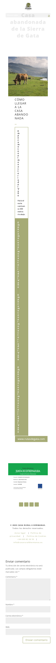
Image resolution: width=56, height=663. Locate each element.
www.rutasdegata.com (31, 439)
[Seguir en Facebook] (21, 504)
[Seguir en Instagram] (31, 504)
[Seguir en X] (37, 504)
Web (8, 627)
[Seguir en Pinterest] (26, 504)
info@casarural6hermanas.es (28, 542)
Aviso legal (20, 533)
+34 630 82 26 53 (25, 539)
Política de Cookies (36, 536)
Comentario (11, 577)
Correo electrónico (14, 616)
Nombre (10, 604)
